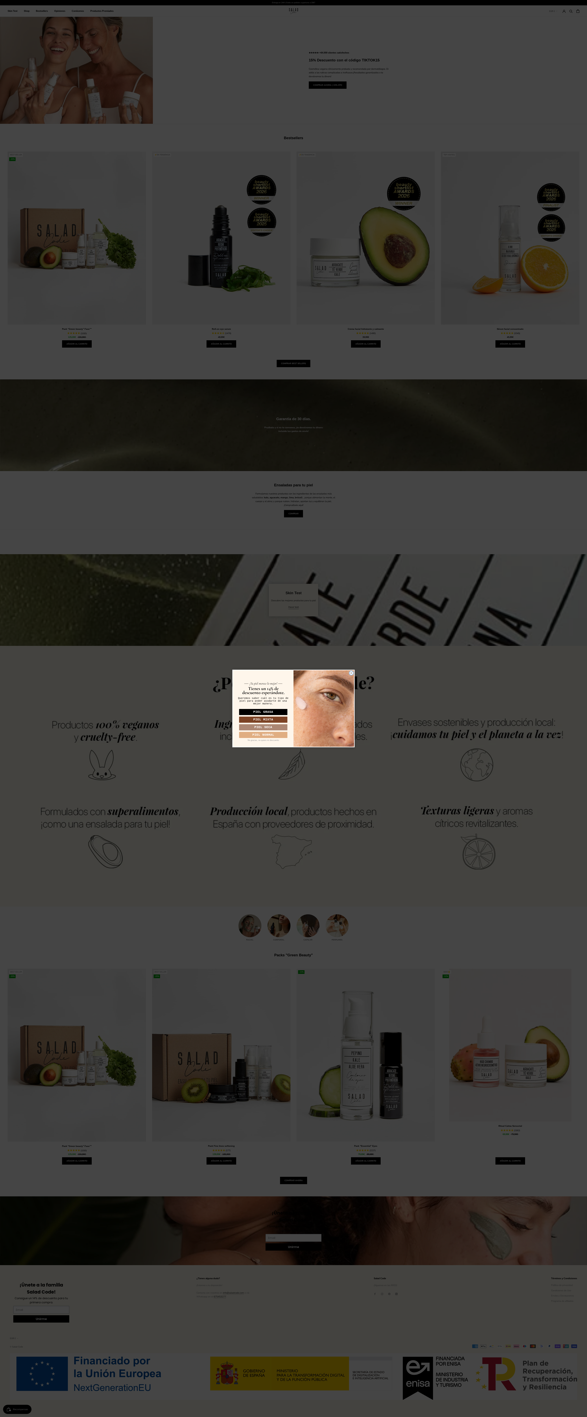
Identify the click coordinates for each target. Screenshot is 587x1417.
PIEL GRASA (263, 712)
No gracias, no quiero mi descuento (263, 740)
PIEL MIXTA (263, 719)
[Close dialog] (351, 673)
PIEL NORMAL (263, 735)
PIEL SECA (263, 727)
